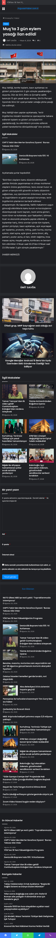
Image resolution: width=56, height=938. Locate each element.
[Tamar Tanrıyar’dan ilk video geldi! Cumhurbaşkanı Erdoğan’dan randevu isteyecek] (14, 391)
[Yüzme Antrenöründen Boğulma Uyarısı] (41, 391)
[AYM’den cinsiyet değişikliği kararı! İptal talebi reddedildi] (41, 426)
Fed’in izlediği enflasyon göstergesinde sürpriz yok (28, 794)
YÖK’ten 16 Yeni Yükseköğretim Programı (24, 2)
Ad (4, 534)
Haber (16, 18)
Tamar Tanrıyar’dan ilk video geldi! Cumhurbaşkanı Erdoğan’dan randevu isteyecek (13, 406)
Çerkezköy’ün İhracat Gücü (16, 709)
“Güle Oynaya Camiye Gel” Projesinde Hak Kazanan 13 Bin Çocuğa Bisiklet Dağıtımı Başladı (26, 778)
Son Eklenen (28, 589)
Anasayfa (8, 18)
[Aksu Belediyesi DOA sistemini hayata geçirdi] (10, 690)
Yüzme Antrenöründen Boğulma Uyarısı (40, 402)
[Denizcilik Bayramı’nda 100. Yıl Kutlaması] (9, 159)
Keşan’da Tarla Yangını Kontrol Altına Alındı (24, 787)
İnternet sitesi (8, 555)
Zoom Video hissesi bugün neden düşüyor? (24, 801)
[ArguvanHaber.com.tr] (28, 8)
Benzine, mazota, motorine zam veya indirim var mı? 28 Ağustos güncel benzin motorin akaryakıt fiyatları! (27, 666)
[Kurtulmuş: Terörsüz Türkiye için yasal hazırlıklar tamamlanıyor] (14, 426)
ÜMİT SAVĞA (11, 40)
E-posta (6, 544)
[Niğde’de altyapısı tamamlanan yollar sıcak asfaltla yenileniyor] (14, 456)
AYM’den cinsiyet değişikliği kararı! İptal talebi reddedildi (40, 438)
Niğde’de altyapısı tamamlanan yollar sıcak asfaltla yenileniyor (11, 469)
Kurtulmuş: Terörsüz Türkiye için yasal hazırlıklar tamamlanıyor (14, 438)
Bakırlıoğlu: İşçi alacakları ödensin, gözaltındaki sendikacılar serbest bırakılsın (39, 470)
